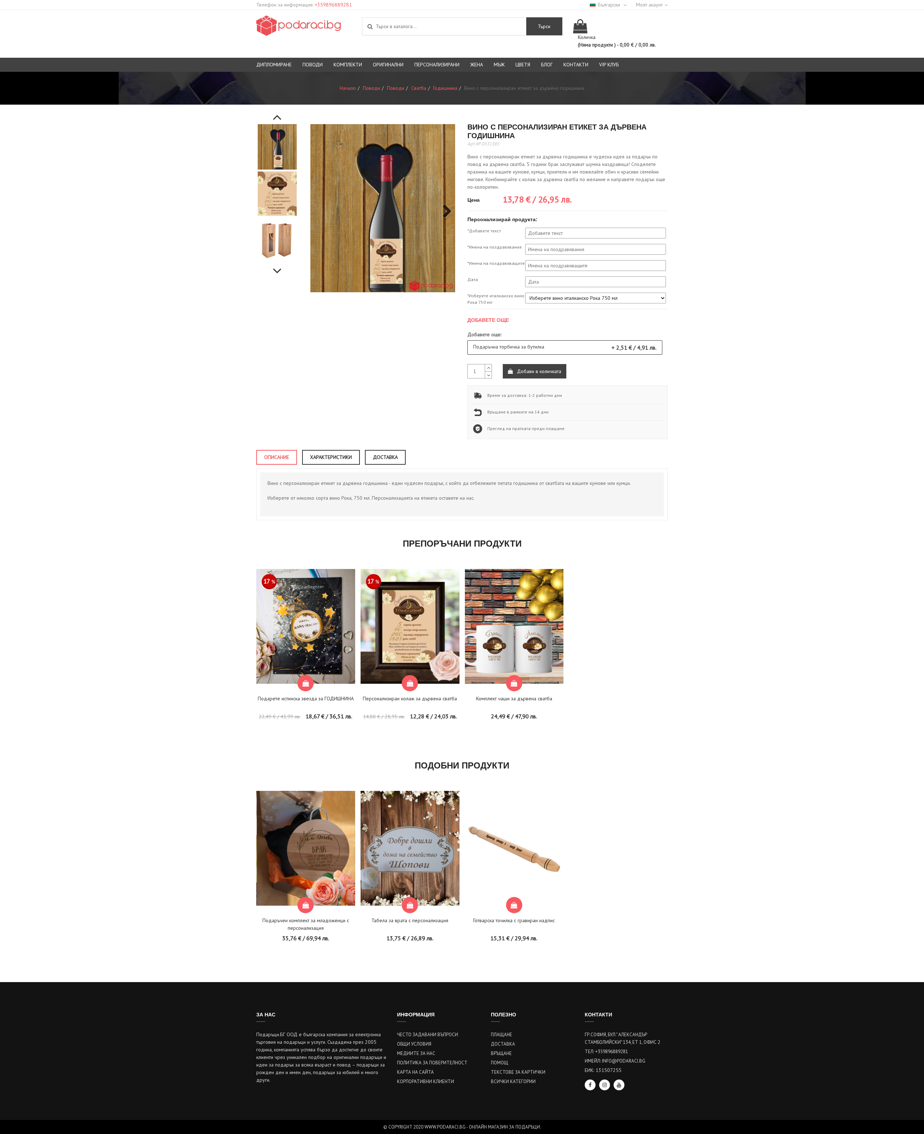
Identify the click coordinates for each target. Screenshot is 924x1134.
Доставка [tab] (385, 457)
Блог (547, 64)
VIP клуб (609, 64)
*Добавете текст (484, 230)
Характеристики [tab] (331, 457)
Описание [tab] (276, 457)
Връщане (501, 1053)
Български (610, 4)
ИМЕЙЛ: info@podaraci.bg (615, 1061)
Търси (544, 26)
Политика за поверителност (432, 1063)
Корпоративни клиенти (425, 1081)
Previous (277, 113)
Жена (476, 64)
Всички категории (513, 1081)
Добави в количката (538, 371)
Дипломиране (274, 64)
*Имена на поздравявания (494, 247)
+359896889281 (333, 4)
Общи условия (414, 1044)
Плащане (501, 1035)
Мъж (499, 64)
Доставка (503, 1044)
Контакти (575, 64)
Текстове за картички (518, 1072)
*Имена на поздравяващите (496, 263)
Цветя (522, 64)
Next (277, 267)
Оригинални (388, 64)
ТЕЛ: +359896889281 (606, 1051)
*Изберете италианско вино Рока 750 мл (495, 299)
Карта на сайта (415, 1072)
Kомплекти (348, 64)
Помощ (499, 1063)
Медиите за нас (416, 1053)
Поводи (312, 64)
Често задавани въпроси (427, 1035)
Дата (472, 279)
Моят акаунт (649, 4)
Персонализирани (436, 64)
